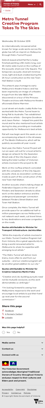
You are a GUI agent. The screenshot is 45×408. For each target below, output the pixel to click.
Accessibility (7, 389)
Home (7, 10)
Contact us (16, 393)
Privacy (5, 393)
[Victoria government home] (38, 401)
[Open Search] (41, 4)
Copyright (20, 389)
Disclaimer (32, 389)
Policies (27, 393)
